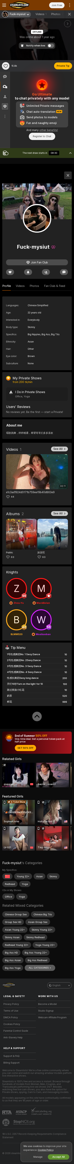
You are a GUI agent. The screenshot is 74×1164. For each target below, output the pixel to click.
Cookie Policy (45, 1150)
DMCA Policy (10, 1017)
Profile (6, 286)
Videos (40, 14)
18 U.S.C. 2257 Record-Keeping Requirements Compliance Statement (34, 1136)
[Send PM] (64, 272)
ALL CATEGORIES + (40, 967)
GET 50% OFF (25, 748)
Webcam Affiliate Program (52, 1017)
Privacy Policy (11, 1004)
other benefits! (48, 130)
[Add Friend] (46, 272)
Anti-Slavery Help (13, 1037)
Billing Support (11, 1062)
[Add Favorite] (5, 66)
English (57, 985)
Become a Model (47, 1004)
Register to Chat (42, 136)
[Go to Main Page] (22, 5)
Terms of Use (10, 1010)
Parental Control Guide (15, 1031)
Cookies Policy (11, 1024)
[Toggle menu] (4, 5)
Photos (57, 14)
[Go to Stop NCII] (24, 1122)
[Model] (68, 175)
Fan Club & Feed (54, 286)
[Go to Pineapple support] (6, 1122)
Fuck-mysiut (11, 863)
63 (12, 557)
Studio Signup (46, 1010)
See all (58, 448)
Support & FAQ (11, 1056)
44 (12, 496)
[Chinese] (7, 876)
